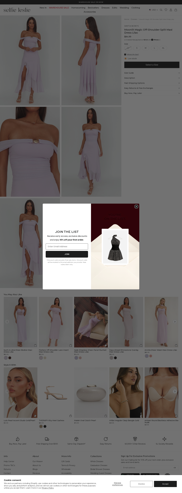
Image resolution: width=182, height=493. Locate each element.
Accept (165, 484)
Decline (141, 484)
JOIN (67, 254)
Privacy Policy (48, 488)
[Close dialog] (136, 206)
